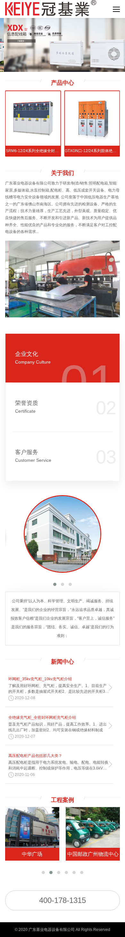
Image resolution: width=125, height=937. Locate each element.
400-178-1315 (62, 900)
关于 (62, 173)
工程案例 (62, 800)
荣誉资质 (26, 407)
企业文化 (33, 358)
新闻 (62, 661)
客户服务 (33, 456)
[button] (55, 584)
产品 (62, 83)
